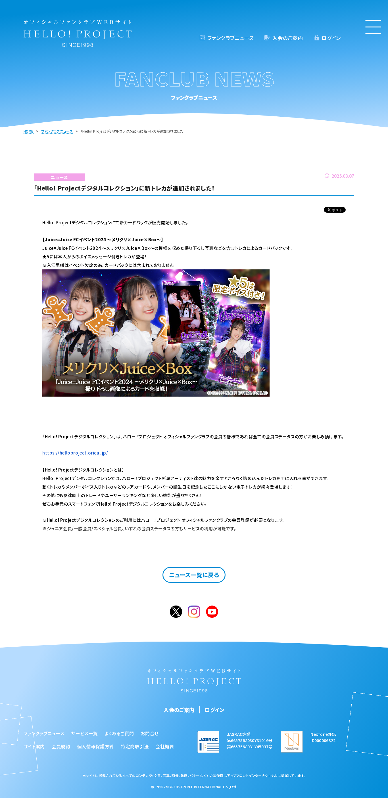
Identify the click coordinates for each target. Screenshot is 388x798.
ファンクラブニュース (230, 37)
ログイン (331, 37)
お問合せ (149, 733)
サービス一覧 (84, 733)
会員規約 (61, 746)
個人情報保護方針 (95, 746)
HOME (29, 131)
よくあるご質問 (119, 733)
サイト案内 (34, 746)
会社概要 (164, 746)
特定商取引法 (135, 746)
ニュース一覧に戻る (194, 575)
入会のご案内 (287, 37)
